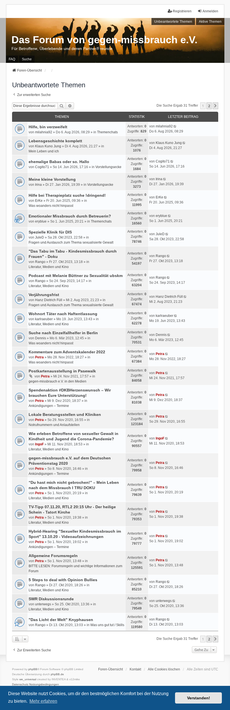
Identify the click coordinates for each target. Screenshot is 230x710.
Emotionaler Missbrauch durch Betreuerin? (70, 216)
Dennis (40, 338)
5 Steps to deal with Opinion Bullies (63, 580)
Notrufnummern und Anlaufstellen (54, 425)
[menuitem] (20, 684)
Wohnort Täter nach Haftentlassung (63, 314)
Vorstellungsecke (108, 167)
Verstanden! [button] (198, 698)
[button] (215, 105)
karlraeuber (44, 319)
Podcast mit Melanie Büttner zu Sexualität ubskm (76, 275)
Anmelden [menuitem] (210, 11)
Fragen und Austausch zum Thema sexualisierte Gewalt (71, 242)
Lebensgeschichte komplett (55, 141)
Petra (39, 357)
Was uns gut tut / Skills (107, 625)
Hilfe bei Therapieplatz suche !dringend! (67, 195)
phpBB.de (57, 674)
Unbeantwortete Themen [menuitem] (173, 22)
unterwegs (43, 604)
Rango (40, 262)
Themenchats (107, 132)
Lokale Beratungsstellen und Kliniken (65, 414)
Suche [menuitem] (27, 59)
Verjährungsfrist (44, 294)
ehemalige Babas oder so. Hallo (59, 161)
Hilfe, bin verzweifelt (48, 127)
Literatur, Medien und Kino (49, 267)
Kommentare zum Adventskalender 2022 (67, 352)
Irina (38, 185)
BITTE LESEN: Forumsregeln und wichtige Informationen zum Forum (75, 568)
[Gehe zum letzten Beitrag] (175, 126)
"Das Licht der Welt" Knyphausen (61, 619)
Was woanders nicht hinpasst (51, 206)
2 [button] (209, 105)
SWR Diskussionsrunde (51, 599)
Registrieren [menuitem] (182, 11)
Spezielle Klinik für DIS (50, 232)
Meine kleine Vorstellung (52, 179)
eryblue (41, 221)
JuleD (39, 237)
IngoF (39, 444)
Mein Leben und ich (44, 151)
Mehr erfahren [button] (43, 701)
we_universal (27, 679)
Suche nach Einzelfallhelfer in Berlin (63, 333)
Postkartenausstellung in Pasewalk (62, 371)
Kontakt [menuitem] (135, 669)
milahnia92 (43, 132)
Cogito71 (42, 167)
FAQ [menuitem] (12, 59)
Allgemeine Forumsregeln (53, 555)
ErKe (39, 201)
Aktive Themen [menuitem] (210, 22)
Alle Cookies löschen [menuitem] (164, 669)
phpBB (32, 669)
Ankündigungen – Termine (49, 406)
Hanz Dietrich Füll (48, 300)
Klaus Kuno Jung (48, 146)
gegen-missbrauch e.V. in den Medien (57, 381)
